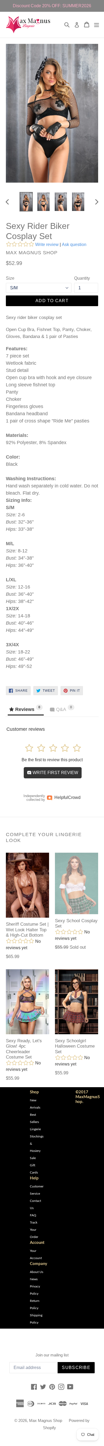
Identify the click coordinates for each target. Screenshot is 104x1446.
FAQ (33, 1215)
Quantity (82, 278)
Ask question (74, 244)
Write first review (54, 772)
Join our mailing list (52, 1355)
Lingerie (35, 1129)
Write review (47, 244)
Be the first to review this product (52, 759)
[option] (26, 202)
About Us (36, 1272)
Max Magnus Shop (45, 1420)
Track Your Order (34, 1230)
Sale (33, 1158)
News (34, 1279)
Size (10, 278)
